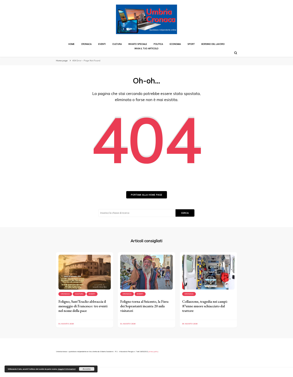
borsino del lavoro (213, 44)
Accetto (87, 369)
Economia (175, 44)
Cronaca (86, 44)
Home (71, 44)
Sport (191, 44)
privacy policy (153, 352)
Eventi (102, 44)
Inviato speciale (137, 44)
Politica (158, 44)
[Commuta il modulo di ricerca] (235, 53)
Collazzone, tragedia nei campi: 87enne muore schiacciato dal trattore (205, 306)
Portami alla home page (146, 194)
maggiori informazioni (67, 369)
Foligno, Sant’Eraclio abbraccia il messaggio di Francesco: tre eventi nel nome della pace (82, 306)
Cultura (117, 44)
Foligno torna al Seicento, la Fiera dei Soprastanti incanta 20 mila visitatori (144, 306)
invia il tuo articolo (146, 48)
